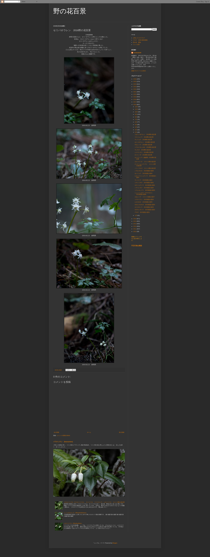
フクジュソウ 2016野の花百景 (144, 137)
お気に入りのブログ (139, 38)
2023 (135, 86)
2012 (135, 226)
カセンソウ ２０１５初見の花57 (145, 197)
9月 (136, 114)
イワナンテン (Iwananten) (63, 442)
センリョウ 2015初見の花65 (143, 173)
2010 (135, 231)
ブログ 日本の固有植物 (140, 40)
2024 (135, 84)
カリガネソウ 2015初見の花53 (144, 207)
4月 (136, 127)
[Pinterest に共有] (75, 370)
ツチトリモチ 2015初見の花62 (144, 182)
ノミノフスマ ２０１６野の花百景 (145, 168)
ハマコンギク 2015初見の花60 (144, 188)
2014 (135, 221)
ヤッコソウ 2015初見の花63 (143, 180)
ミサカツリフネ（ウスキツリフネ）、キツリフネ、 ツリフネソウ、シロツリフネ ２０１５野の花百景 (94, 502)
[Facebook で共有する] (73, 370)
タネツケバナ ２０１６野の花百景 (146, 161)
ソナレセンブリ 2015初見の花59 (145, 190)
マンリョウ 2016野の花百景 (143, 139)
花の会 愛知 (137, 42)
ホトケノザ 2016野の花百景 (143, 155)
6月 (136, 122)
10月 (136, 112)
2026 (135, 79)
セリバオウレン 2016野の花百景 (145, 142)
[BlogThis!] (68, 370)
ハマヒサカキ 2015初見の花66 (144, 171)
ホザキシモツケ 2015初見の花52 (145, 209)
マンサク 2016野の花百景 (143, 150)
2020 (135, 94)
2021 (135, 92)
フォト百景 (136, 44)
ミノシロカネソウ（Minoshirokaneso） (75, 513)
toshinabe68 (137, 52)
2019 (135, 97)
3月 (136, 130)
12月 (136, 107)
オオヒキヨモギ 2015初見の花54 (145, 204)
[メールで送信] (66, 370)
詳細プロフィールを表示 (138, 71)
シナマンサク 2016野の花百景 (144, 152)
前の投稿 (121, 432)
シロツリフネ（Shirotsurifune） (73, 523)
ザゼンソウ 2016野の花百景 (143, 144)
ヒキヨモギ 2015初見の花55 (143, 202)
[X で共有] (71, 370)
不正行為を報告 (136, 245)
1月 (136, 215)
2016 (135, 104)
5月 (136, 124)
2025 (135, 81)
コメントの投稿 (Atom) (63, 435)
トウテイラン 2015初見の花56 (144, 199)
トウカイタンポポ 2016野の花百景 (145, 147)
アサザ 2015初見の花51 (142, 212)
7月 (136, 119)
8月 (136, 117)
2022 (135, 89)
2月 (136, 132)
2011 (135, 229)
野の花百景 (69, 11)
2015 (135, 219)
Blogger (115, 543)
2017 (135, 102)
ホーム (89, 432)
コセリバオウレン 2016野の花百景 (145, 134)
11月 (136, 109)
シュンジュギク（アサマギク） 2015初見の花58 (144, 193)
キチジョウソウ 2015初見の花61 (145, 185)
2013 (135, 224)
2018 (135, 99)
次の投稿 (56, 432)
